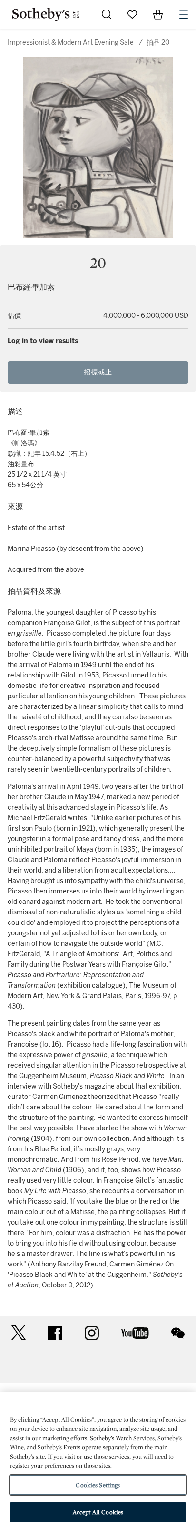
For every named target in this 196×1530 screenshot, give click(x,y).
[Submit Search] (106, 14)
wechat (178, 1333)
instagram (92, 1333)
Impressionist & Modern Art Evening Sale (71, 43)
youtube (135, 1333)
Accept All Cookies (98, 1512)
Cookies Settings (98, 1485)
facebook (55, 1333)
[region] (98, 1461)
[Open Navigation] (183, 14)
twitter (18, 1332)
